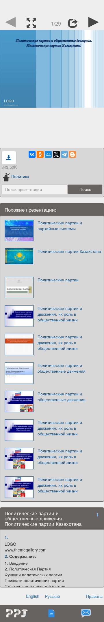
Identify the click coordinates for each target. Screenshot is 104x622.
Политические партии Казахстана (69, 251)
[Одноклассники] (40, 154)
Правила (94, 596)
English (32, 596)
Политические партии (58, 279)
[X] (56, 154)
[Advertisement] (52, 7)
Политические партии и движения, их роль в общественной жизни (60, 314)
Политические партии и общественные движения (62, 368)
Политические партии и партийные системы (60, 225)
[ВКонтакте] (32, 154)
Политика (20, 176)
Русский (52, 596)
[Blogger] (72, 154)
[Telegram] (64, 154)
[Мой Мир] (48, 154)
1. (6, 537)
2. (6, 556)
